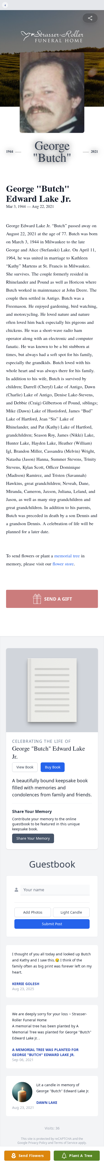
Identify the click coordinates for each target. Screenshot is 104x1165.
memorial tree (67, 556)
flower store (63, 564)
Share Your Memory (33, 838)
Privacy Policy (37, 1143)
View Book (24, 767)
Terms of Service (65, 1143)
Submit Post (52, 923)
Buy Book (52, 767)
